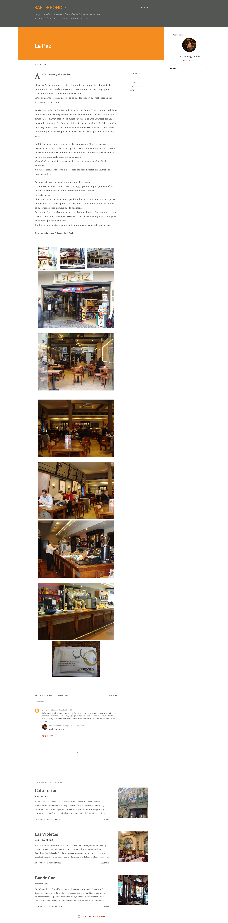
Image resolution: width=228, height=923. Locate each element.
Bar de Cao (45, 877)
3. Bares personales (136, 87)
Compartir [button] (135, 74)
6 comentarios (54, 863)
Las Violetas (46, 834)
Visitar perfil (189, 61)
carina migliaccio (55, 726)
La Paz (132, 90)
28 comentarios (54, 819)
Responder (47, 736)
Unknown (45, 710)
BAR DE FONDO (50, 7)
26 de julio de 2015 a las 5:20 (61, 710)
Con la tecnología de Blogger (93, 916)
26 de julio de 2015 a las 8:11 (73, 726)
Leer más (105, 819)
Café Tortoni (47, 790)
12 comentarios (54, 906)
